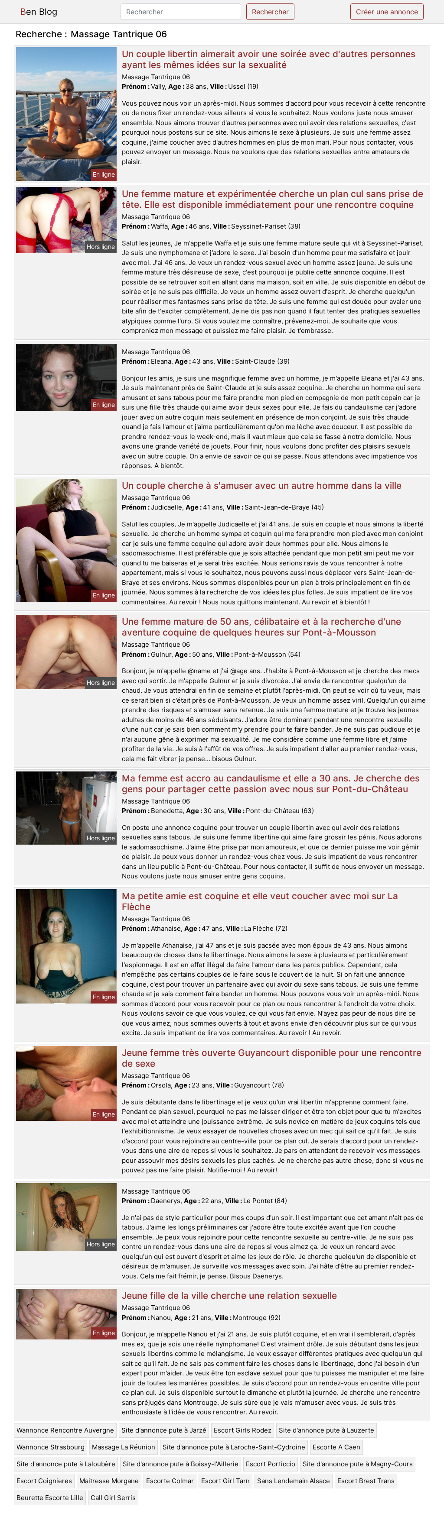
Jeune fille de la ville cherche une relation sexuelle (229, 1295)
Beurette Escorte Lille (49, 1498)
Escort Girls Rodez (242, 1430)
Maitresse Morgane (109, 1481)
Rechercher (270, 11)
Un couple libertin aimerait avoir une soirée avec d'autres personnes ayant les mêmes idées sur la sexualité (268, 59)
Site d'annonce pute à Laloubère (65, 1464)
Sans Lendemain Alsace (293, 1481)
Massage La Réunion (123, 1447)
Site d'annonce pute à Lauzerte (326, 1430)
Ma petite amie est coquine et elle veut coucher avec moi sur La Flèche (260, 901)
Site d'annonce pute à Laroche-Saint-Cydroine (234, 1447)
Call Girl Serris (113, 1498)
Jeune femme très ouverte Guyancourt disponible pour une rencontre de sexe (271, 1058)
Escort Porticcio (270, 1464)
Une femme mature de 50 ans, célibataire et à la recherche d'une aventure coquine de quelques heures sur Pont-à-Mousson (261, 627)
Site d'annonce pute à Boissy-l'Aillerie (180, 1464)
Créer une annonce (387, 11)
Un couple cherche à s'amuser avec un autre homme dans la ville (262, 485)
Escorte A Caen (336, 1447)
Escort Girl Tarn (225, 1481)
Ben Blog (38, 11)
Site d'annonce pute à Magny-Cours (358, 1464)
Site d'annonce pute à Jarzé (163, 1430)
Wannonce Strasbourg (50, 1447)
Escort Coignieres (44, 1481)
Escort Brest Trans (366, 1481)
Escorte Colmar (170, 1481)
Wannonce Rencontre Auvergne (65, 1430)
